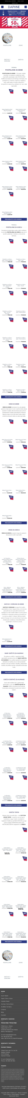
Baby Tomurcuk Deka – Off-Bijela (7, 465)
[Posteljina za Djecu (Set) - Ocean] (21, 274)
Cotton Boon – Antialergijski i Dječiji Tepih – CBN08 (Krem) (7, 878)
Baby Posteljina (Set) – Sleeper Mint (21, 136)
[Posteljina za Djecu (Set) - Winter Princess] (7, 301)
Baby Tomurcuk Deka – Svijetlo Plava (7, 440)
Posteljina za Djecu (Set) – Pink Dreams (21, 338)
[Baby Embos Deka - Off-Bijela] (21, 480)
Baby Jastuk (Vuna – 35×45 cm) (7, 639)
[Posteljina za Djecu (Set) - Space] (7, 354)
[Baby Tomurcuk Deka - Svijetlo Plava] (7, 429)
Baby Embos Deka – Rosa (7, 516)
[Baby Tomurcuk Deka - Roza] (21, 429)
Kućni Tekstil (4, 995)
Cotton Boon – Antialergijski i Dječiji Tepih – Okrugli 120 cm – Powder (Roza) (21, 933)
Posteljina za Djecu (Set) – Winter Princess (7, 312)
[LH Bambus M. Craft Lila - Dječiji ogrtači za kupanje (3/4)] (21, 757)
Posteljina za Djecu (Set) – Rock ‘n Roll (7, 390)
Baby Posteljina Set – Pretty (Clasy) (7, 136)
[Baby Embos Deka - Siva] (7, 480)
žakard (21, 1078)
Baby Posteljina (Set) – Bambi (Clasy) (7, 213)
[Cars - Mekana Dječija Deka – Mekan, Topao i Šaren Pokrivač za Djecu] (7, 577)
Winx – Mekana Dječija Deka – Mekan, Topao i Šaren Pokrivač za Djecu (21, 589)
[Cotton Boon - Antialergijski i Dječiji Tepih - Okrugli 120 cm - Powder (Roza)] (21, 922)
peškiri (22, 1072)
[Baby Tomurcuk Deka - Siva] (21, 454)
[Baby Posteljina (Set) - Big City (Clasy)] (7, 99)
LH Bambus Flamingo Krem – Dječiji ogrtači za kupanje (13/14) (21, 715)
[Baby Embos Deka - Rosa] (7, 505)
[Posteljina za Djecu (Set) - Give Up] (21, 379)
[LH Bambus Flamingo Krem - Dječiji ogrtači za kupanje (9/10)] (7, 785)
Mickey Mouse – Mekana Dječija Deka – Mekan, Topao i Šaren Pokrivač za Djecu (21, 561)
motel (3, 1072)
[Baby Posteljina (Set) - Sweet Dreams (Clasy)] (21, 99)
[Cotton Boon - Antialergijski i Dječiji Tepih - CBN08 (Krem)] (7, 866)
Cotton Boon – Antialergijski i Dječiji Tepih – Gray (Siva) (7, 849)
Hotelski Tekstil (5, 1001)
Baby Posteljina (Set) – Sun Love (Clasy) (21, 187)
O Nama (3, 1009)
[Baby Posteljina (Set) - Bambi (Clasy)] (7, 202)
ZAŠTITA (20, 59)
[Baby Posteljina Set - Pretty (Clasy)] (7, 125)
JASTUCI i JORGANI (7, 60)
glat (13, 1069)
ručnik (3, 1076)
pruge (17, 1074)
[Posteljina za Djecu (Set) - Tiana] (21, 354)
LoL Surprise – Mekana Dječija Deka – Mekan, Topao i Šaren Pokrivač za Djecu (7, 561)
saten (7, 1076)
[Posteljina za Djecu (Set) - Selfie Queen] (21, 301)
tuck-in (19, 1076)
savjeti (11, 1076)
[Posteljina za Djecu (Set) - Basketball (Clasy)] (7, 274)
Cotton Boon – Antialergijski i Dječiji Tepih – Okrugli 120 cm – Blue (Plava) (21, 878)
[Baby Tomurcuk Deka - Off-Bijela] (7, 454)
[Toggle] (26, 996)
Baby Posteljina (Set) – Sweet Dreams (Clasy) (21, 110)
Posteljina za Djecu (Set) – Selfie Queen (21, 312)
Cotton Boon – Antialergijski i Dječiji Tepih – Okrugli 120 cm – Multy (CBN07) (21, 849)
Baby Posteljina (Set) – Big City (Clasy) (7, 110)
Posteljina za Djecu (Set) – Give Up (20, 390)
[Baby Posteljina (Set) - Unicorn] (7, 151)
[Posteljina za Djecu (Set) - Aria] (21, 249)
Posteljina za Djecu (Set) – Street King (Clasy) (7, 339)
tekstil (15, 1076)
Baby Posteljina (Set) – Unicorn (7, 162)
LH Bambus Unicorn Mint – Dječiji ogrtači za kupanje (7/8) (21, 742)
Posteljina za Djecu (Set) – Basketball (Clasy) (7, 286)
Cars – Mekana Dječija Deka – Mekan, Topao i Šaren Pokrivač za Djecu (7, 589)
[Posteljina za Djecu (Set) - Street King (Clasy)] (7, 327)
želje (3, 1081)
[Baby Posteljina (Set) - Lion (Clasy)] (21, 151)
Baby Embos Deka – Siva (7, 491)
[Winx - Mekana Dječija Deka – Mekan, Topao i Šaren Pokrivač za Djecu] (21, 577)
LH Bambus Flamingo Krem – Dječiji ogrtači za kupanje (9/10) (7, 797)
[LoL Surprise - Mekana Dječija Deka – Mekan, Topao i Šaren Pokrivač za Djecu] (7, 548)
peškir (18, 1072)
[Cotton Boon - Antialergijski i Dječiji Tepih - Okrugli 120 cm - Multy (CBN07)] (21, 837)
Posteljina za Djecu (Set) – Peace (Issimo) (7, 260)
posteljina (13, 1074)
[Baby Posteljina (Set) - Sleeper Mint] (21, 125)
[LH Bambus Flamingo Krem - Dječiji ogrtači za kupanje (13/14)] (21, 703)
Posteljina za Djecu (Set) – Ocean (20, 285)
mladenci (21, 1069)
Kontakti (3, 1015)
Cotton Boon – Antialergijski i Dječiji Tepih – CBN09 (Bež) (7, 906)
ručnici (22, 1074)
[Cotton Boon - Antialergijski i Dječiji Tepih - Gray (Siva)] (7, 837)
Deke (21, 45)
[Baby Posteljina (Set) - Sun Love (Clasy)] (21, 176)
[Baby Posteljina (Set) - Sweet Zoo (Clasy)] (7, 176)
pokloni (7, 1074)
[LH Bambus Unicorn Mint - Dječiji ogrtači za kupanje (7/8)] (21, 731)
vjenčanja (11, 1078)
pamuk (13, 1072)
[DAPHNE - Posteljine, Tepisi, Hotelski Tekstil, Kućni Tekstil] (14, 6)
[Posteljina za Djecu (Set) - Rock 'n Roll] (7, 379)
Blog (2, 1012)
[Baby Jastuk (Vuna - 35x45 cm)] (7, 631)
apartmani (4, 1069)
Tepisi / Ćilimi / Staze (6, 998)
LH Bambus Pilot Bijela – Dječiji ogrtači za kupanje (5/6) (7, 742)
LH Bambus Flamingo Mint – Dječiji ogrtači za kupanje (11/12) (7, 769)
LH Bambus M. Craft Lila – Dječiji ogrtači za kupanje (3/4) (21, 769)
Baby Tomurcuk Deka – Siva (21, 465)
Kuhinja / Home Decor (7, 1004)
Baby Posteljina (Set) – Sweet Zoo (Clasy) (7, 187)
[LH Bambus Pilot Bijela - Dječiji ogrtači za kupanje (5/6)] (7, 731)
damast (9, 1069)
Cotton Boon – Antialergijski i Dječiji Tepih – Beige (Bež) (21, 906)
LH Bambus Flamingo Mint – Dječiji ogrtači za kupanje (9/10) (7, 715)
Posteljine (7, 45)
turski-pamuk (5, 1078)
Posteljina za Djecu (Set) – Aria (20, 260)
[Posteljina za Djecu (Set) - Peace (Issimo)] (7, 249)
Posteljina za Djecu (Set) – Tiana (20, 365)
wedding (17, 1078)
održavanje (8, 1072)
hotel (17, 1069)
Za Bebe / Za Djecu (6, 1006)
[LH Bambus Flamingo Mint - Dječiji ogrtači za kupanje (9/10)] (7, 703)
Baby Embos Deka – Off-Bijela (21, 491)
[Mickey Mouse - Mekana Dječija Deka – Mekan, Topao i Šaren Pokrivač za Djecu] (21, 548)
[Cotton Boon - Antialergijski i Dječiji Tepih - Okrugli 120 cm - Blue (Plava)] (21, 866)
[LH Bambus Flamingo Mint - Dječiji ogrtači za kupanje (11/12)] (7, 757)
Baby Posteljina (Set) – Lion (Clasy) (21, 162)
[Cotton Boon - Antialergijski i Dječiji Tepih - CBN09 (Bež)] (7, 894)
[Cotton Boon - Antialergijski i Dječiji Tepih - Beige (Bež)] (21, 894)
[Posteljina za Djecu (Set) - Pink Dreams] (21, 327)
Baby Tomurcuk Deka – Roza (21, 440)
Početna (14, 67)
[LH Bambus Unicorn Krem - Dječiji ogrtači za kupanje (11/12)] (21, 785)
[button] (2, 7)
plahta (3, 1074)
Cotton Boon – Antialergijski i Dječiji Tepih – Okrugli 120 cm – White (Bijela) (7, 933)
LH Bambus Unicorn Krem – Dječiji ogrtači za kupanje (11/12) (21, 797)
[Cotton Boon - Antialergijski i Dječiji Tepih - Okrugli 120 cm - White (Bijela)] (7, 922)
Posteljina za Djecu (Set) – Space (7, 365)
